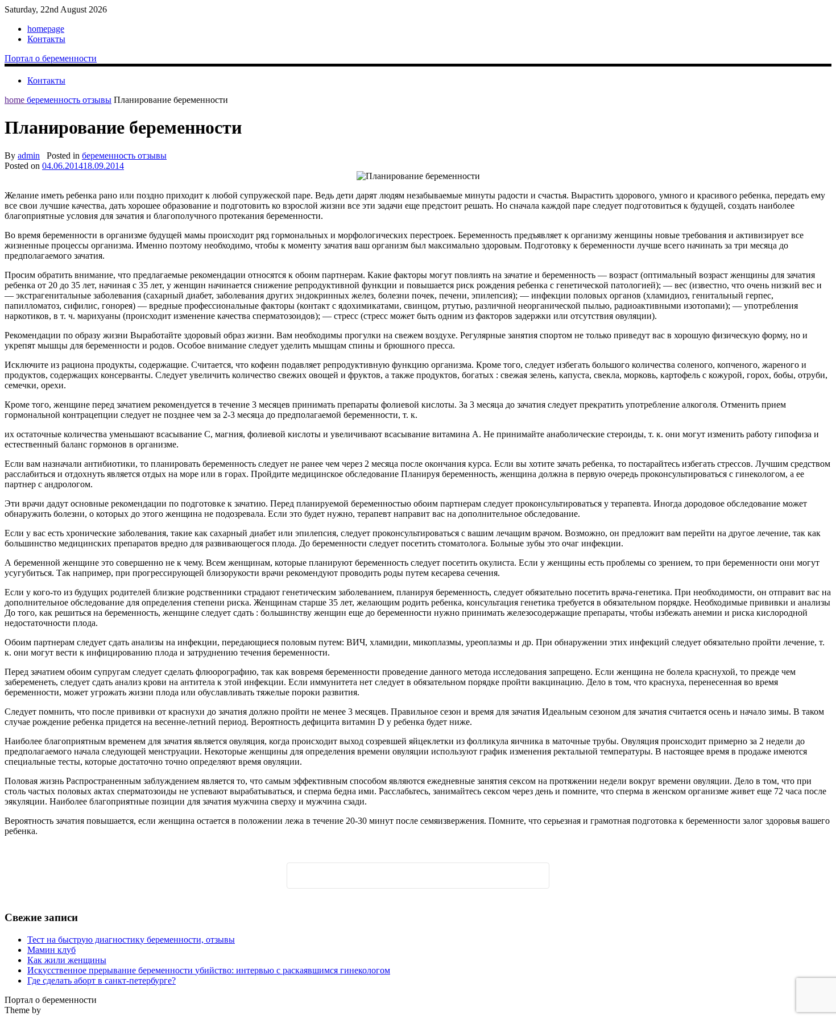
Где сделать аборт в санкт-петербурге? (101, 980)
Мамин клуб (51, 950)
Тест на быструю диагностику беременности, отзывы (131, 939)
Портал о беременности (51, 58)
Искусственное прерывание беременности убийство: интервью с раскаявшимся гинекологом (208, 970)
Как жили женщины (66, 960)
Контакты (46, 39)
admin (29, 155)
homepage (45, 29)
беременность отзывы (69, 100)
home (16, 100)
